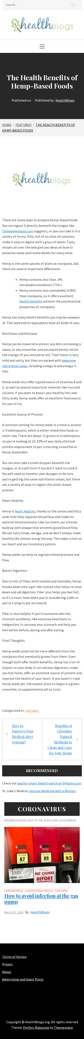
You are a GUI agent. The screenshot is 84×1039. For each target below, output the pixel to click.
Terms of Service (14, 957)
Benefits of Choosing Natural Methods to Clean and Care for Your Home (60, 739)
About (6, 972)
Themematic (63, 1027)
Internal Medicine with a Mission (52, 791)
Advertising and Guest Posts (23, 979)
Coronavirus (13, 890)
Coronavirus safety (39, 890)
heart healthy (25, 511)
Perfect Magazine (36, 1027)
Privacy (7, 964)
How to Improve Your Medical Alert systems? (23, 733)
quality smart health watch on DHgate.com (49, 783)
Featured (32, 710)
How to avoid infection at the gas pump (41, 898)
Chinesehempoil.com (17, 231)
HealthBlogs (65, 100)
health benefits (30, 301)
